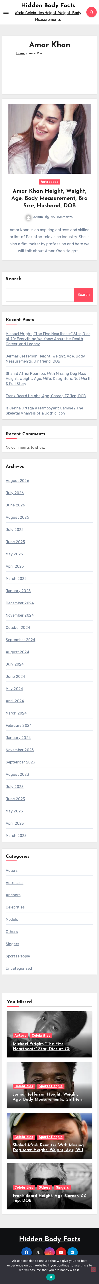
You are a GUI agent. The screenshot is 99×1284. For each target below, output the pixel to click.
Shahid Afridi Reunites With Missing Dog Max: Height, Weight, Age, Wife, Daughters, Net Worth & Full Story (49, 378)
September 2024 (20, 640)
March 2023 (16, 835)
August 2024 (17, 652)
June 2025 (15, 542)
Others (12, 932)
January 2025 (18, 591)
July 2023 (15, 786)
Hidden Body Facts (48, 6)
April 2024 (15, 701)
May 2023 (14, 811)
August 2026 (17, 480)
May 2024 (14, 689)
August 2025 (17, 517)
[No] (93, 1269)
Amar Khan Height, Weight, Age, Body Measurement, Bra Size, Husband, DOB (49, 199)
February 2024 (19, 725)
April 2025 (15, 566)
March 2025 (16, 578)
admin (38, 217)
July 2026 (15, 493)
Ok (51, 1277)
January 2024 (18, 738)
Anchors (13, 895)
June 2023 (15, 799)
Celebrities (15, 907)
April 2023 (15, 823)
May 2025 (14, 554)
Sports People (18, 956)
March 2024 (16, 713)
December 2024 (20, 603)
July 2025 (15, 529)
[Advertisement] (49, 72)
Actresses (49, 182)
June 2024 (15, 676)
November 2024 (20, 615)
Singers (12, 944)
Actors (11, 870)
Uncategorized (19, 968)
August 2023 (17, 774)
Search (14, 279)
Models (12, 919)
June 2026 (15, 505)
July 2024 (15, 664)
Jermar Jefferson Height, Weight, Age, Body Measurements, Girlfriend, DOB (49, 1100)
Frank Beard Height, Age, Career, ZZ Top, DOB (46, 396)
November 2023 (20, 750)
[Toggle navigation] (6, 12)
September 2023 (20, 762)
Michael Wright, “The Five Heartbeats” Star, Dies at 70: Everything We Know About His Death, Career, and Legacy (48, 339)
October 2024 (18, 627)
